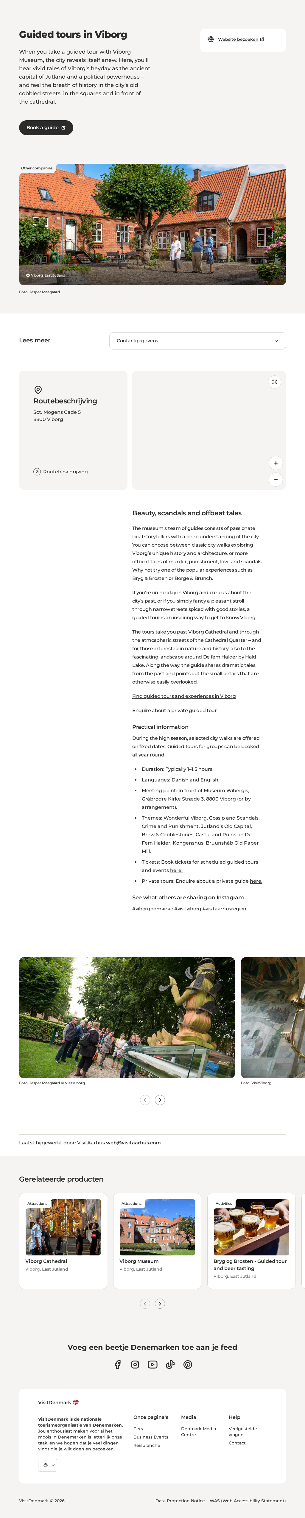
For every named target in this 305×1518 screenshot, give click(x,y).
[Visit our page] (135, 1364)
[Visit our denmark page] (117, 1364)
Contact (237, 1443)
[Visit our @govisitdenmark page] (170, 1364)
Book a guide (43, 127)
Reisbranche (146, 1445)
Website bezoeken (238, 39)
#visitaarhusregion (224, 909)
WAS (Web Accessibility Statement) (248, 1500)
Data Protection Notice (180, 1500)
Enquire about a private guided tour (174, 710)
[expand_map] (274, 382)
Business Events (150, 1437)
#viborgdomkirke (152, 909)
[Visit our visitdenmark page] (152, 1364)
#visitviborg (187, 909)
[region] (209, 430)
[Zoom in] (276, 463)
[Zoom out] (276, 479)
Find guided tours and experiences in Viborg (184, 696)
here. (176, 870)
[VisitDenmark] (58, 1402)
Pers (138, 1428)
